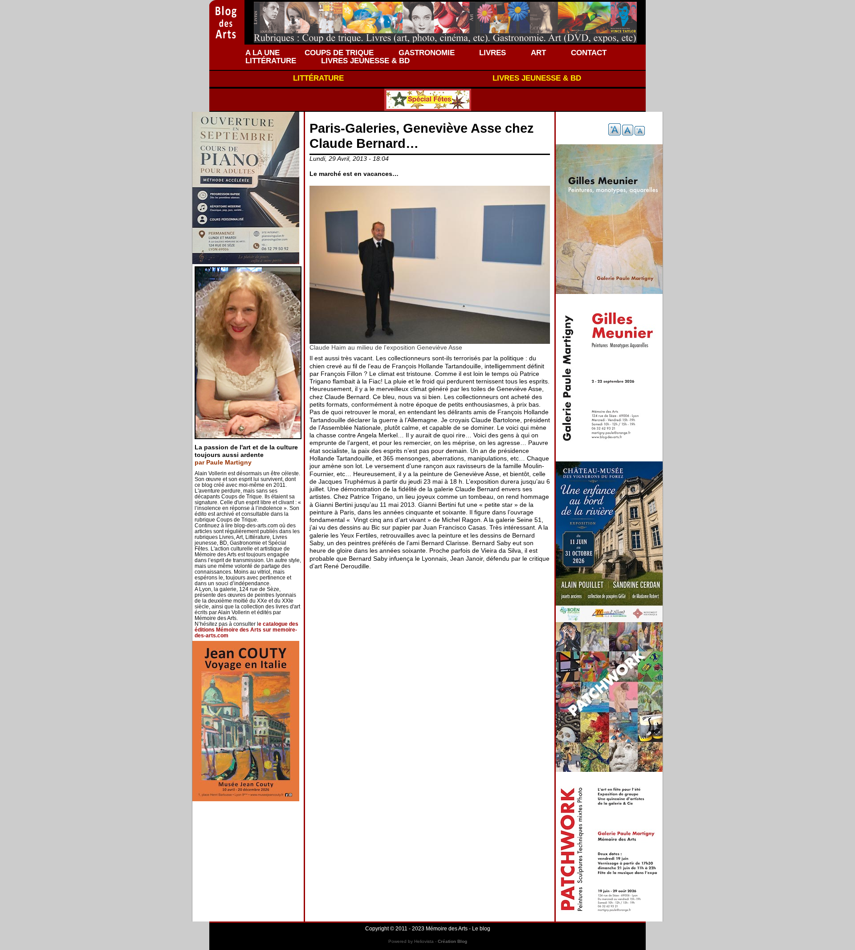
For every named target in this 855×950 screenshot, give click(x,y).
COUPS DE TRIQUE (339, 52)
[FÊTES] (427, 100)
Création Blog (452, 941)
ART (538, 52)
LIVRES (492, 52)
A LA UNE (262, 52)
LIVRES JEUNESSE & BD (365, 60)
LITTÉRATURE (270, 60)
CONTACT (589, 52)
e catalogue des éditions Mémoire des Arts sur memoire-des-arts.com (246, 630)
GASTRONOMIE (427, 52)
